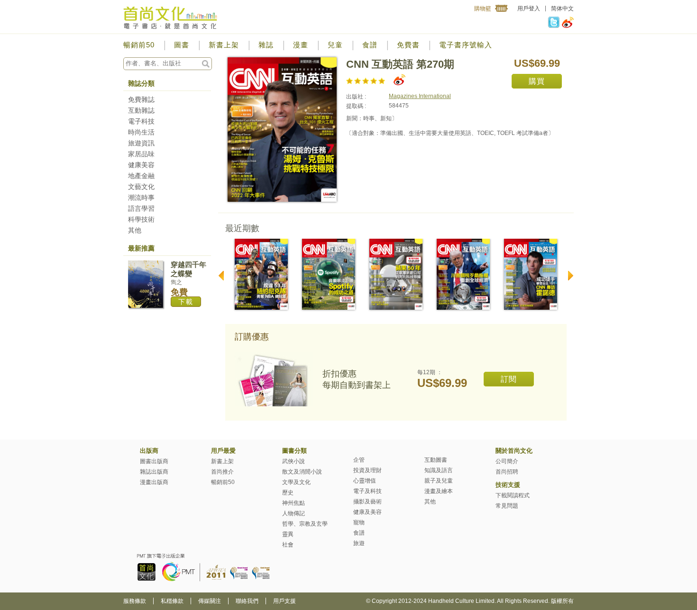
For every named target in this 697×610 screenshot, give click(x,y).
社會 (287, 544)
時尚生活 (141, 132)
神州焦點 (293, 503)
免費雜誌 (141, 99)
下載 (185, 301)
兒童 (335, 45)
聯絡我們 (247, 601)
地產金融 (141, 175)
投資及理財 (367, 470)
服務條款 (134, 601)
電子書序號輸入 (465, 45)
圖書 (181, 45)
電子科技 (141, 121)
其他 (134, 230)
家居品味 (141, 154)
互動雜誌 (141, 110)
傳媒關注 (209, 601)
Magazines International (420, 96)
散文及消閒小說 (302, 471)
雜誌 (266, 45)
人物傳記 (293, 513)
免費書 (408, 45)
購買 (537, 81)
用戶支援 (284, 601)
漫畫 (300, 45)
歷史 (287, 492)
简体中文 (562, 8)
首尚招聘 (506, 471)
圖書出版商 (154, 461)
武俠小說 (293, 461)
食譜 (369, 45)
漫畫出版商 (154, 482)
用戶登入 (528, 8)
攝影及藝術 (367, 501)
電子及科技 (367, 491)
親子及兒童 (438, 480)
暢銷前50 (139, 45)
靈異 (287, 534)
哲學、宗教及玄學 (305, 523)
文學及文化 (296, 482)
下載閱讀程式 (512, 495)
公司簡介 (506, 461)
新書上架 (224, 45)
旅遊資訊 (141, 143)
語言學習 (141, 208)
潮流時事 (141, 197)
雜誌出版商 (154, 471)
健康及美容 (367, 512)
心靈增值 (364, 480)
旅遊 (359, 543)
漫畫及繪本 (438, 491)
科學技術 (141, 219)
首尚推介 (222, 471)
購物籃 (482, 8)
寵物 (359, 522)
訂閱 (509, 379)
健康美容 (141, 165)
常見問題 (506, 505)
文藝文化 (141, 186)
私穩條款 (172, 601)
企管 (359, 460)
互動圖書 (435, 460)
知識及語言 (438, 470)
